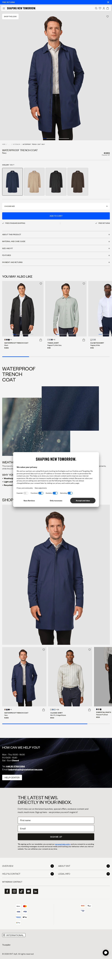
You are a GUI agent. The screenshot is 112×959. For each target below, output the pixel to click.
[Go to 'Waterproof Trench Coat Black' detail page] (56, 181)
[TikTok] (20, 891)
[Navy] (7, 339)
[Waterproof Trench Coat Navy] (24, 676)
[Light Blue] (50, 339)
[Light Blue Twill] (53, 709)
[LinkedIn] (34, 891)
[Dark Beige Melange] (98, 709)
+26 (57, 710)
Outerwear (16, 144)
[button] (40, 340)
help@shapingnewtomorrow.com (25, 769)
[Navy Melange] (97, 709)
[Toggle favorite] (107, 17)
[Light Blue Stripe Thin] (93, 339)
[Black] (9, 339)
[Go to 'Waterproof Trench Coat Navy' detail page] (12, 181)
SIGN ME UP (56, 836)
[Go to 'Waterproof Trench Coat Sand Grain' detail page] (34, 181)
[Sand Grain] (5, 339)
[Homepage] (21, 8)
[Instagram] (13, 891)
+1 (11, 340)
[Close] (108, 2)
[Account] (104, 8)
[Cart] (108, 8)
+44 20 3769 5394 (15, 766)
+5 (54, 340)
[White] (48, 339)
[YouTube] (27, 891)
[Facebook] (6, 891)
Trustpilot (6, 944)
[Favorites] (100, 8)
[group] (56, 75)
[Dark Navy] (52, 339)
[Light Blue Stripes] (54, 709)
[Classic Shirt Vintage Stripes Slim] (70, 676)
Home (3, 144)
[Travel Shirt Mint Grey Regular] (66, 308)
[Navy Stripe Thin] (95, 339)
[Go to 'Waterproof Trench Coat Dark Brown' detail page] (78, 181)
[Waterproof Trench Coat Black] (23, 308)
